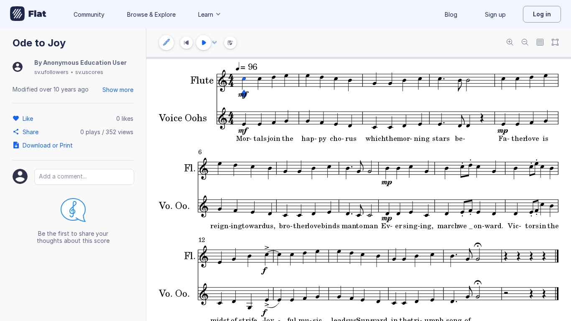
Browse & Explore (151, 14)
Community (89, 14)
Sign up (495, 14)
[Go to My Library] (28, 14)
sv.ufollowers (51, 72)
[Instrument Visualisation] (230, 42)
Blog (451, 14)
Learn (205, 14)
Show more (117, 89)
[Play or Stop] (203, 42)
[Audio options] (214, 42)
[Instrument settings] (166, 42)
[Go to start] (186, 42)
